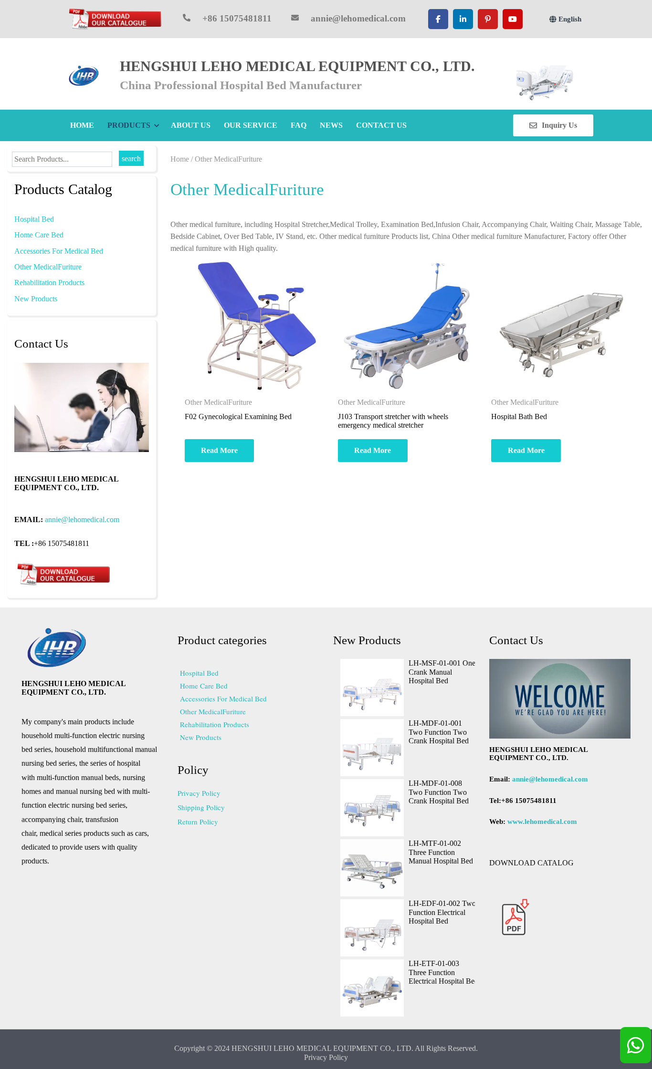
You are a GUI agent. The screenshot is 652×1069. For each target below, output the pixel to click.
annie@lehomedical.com (82, 519)
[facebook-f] (438, 19)
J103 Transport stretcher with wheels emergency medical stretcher (394, 420)
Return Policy (198, 821)
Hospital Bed (34, 219)
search (131, 158)
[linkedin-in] (463, 19)
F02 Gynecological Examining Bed (238, 416)
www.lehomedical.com (542, 821)
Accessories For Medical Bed (58, 251)
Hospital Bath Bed (519, 416)
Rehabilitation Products (49, 282)
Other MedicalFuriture (48, 267)
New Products (35, 299)
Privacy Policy (199, 793)
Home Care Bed (38, 235)
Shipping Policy (201, 807)
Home (179, 159)
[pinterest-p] (488, 19)
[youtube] (513, 19)
